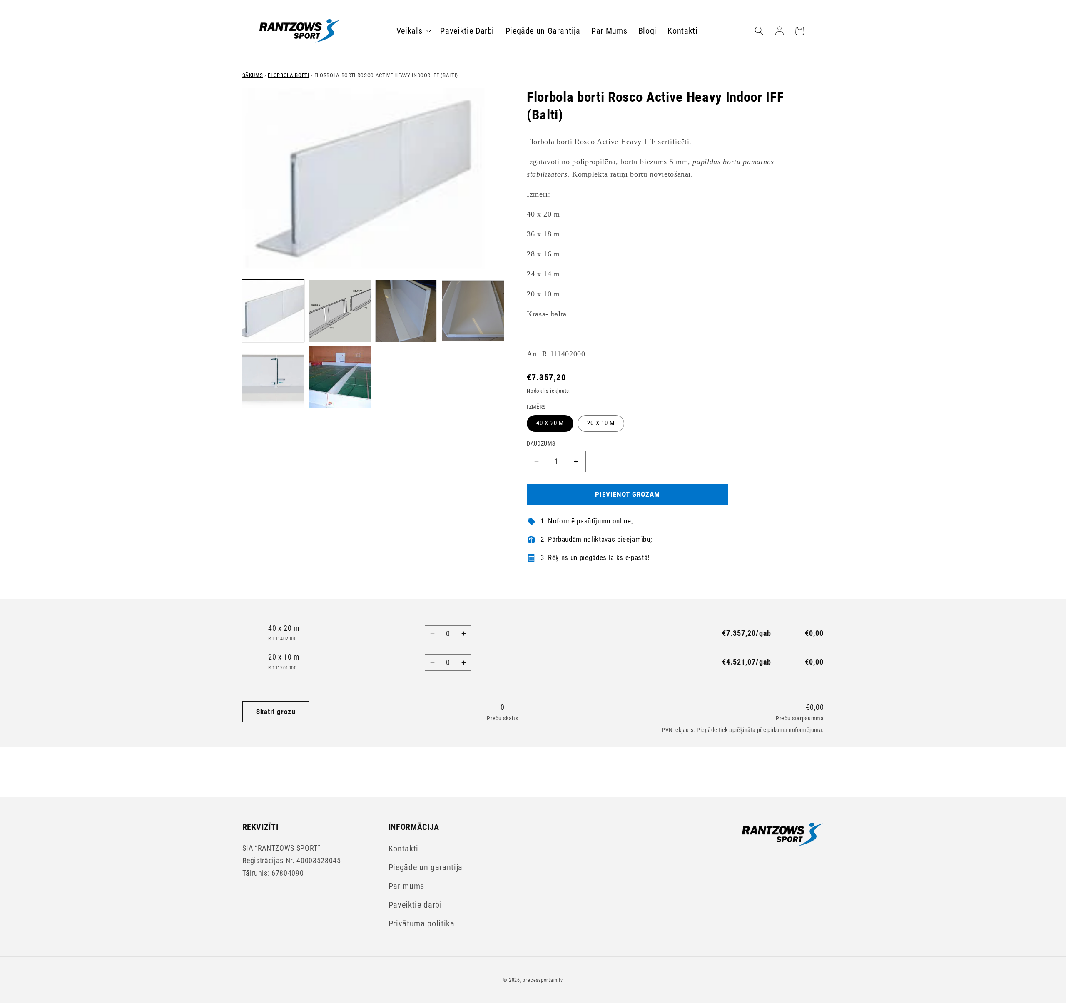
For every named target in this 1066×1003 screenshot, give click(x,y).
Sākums (252, 75)
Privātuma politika (422, 923)
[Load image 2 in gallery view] (340, 311)
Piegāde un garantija (426, 867)
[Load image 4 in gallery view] (473, 311)
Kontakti (403, 849)
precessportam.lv (543, 980)
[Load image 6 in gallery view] (340, 377)
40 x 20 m (550, 423)
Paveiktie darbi (415, 905)
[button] (413, 31)
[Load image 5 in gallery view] (273, 377)
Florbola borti (288, 75)
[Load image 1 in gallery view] (273, 311)
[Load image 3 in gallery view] (406, 311)
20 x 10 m (601, 423)
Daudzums (541, 444)
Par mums (406, 886)
